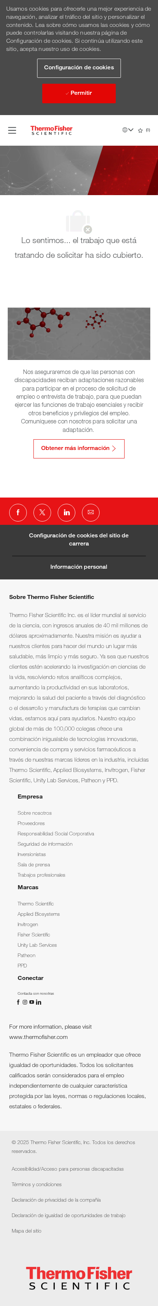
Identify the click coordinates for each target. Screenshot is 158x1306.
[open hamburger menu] (12, 130)
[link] (35, 813)
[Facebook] (19, 1002)
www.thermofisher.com (38, 1038)
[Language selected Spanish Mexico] (127, 129)
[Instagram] (25, 1002)
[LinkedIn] (38, 1002)
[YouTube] (32, 1002)
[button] (79, 68)
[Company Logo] (51, 130)
